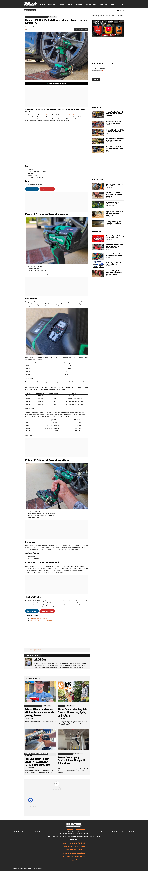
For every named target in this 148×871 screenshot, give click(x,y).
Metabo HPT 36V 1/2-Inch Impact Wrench (41, 620)
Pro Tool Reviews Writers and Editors (74, 856)
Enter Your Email (97, 70)
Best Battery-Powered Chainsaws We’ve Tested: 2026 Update (115, 139)
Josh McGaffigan (31, 26)
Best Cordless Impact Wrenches (38, 618)
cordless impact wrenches (68, 115)
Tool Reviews (61, 706)
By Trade (42, 4)
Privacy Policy (70, 829)
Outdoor (70, 4)
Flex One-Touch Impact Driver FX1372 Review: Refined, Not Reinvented (37, 762)
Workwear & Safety (91, 4)
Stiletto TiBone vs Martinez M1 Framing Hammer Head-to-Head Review (39, 712)
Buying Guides (103, 4)
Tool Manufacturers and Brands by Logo (74, 853)
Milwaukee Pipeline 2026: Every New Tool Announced (115, 237)
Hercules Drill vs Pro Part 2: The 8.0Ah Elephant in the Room (115, 131)
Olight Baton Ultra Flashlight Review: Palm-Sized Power (113, 222)
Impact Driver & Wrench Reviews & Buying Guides (36, 17)
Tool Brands (81, 843)
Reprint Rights (67, 846)
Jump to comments (82, 29)
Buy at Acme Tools (47, 189)
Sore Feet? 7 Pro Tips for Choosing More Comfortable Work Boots (114, 194)
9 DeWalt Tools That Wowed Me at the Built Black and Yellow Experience (114, 113)
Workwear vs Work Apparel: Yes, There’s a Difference (115, 185)
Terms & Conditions (80, 829)
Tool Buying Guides (79, 846)
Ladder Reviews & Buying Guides (65, 753)
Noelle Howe (62, 718)
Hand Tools (61, 4)
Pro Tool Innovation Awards (74, 850)
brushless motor (43, 115)
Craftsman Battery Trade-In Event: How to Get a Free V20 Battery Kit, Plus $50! (114, 272)
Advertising (73, 843)
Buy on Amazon (32, 189)
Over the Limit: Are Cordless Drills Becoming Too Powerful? (114, 255)
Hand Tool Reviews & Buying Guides (33, 706)
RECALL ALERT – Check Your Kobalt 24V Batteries (114, 263)
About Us (113, 4)
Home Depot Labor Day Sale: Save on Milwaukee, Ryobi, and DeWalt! (73, 712)
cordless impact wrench (35, 650)
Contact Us (74, 860)
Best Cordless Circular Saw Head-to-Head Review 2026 (113, 122)
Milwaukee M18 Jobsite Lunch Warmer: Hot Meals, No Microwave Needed (114, 246)
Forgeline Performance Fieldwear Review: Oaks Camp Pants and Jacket (114, 203)
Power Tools (51, 4)
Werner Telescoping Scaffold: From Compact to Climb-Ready (72, 760)
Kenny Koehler (29, 718)
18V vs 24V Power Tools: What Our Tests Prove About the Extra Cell (115, 148)
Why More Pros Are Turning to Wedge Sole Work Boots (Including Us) (114, 213)
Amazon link (97, 17)
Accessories (79, 4)
